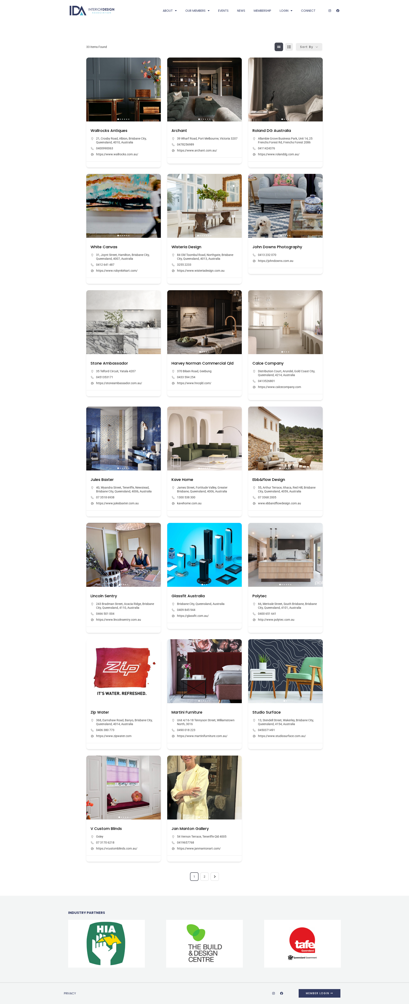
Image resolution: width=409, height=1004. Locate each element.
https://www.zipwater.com (113, 736)
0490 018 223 (186, 730)
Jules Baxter (102, 479)
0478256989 (185, 144)
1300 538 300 (186, 497)
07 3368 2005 (267, 497)
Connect (308, 11)
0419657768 (185, 842)
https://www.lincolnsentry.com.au (118, 619)
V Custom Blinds (106, 828)
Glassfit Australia (188, 596)
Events (223, 11)
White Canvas (104, 247)
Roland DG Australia (271, 130)
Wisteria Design (186, 247)
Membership (262, 11)
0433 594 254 (186, 377)
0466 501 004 (105, 613)
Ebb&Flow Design (268, 479)
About (168, 11)
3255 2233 (184, 264)
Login (284, 11)
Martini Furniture (186, 712)
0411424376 (266, 148)
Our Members (195, 11)
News (241, 11)
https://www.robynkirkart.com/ (117, 270)
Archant (179, 130)
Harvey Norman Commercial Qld (202, 363)
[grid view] (279, 47)
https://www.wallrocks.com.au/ (117, 154)
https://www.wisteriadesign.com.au (201, 270)
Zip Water (100, 712)
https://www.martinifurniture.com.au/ (202, 736)
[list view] (289, 47)
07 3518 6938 (105, 497)
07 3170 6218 (105, 842)
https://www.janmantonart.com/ (199, 848)
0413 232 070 (267, 255)
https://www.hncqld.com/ (194, 383)
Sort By (306, 47)
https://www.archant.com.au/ (197, 150)
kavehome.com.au (189, 503)
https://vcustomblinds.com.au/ (116, 848)
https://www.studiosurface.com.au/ (282, 736)
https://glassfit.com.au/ (193, 615)
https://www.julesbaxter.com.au (117, 503)
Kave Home (182, 479)
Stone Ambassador (109, 363)
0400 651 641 (267, 613)
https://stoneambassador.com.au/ (119, 383)
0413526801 (266, 381)
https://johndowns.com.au (275, 261)
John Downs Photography (277, 247)
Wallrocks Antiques (109, 130)
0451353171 (104, 377)
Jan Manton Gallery (190, 828)
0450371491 (266, 730)
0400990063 (104, 148)
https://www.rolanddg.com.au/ (279, 154)
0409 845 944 (186, 610)
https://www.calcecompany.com (279, 387)
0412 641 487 (105, 264)
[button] (91, 89)
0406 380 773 (105, 730)
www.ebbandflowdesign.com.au (279, 503)
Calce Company (268, 363)
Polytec (259, 596)
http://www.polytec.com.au (276, 619)
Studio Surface (266, 712)
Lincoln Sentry (104, 596)
